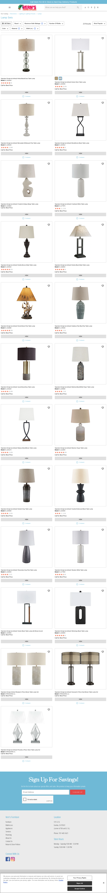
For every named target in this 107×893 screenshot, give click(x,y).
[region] (53, 883)
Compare (28, 96)
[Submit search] (78, 7)
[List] (88, 7)
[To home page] (27, 7)
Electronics (13, 14)
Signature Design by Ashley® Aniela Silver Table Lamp (70, 82)
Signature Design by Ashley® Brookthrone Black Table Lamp (72, 143)
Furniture (8, 821)
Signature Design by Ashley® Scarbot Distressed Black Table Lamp (74, 509)
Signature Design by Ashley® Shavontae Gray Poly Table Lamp (19, 570)
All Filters (7, 23)
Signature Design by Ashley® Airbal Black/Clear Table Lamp (18, 78)
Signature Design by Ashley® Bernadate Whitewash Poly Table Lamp (20, 143)
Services (8, 831)
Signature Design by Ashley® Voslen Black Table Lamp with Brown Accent (22, 631)
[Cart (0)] (98, 7)
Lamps (40, 14)
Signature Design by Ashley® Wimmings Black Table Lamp (71, 631)
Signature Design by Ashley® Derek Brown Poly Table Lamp (18, 326)
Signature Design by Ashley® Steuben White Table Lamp (71, 570)
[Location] (91, 7)
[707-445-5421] (94, 7)
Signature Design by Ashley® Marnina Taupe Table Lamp (71, 448)
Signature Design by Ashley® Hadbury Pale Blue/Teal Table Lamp (73, 326)
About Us (8, 838)
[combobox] (17, 23)
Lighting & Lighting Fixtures (27, 14)
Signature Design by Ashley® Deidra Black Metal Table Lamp (72, 265)
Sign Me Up (77, 792)
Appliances (9, 828)
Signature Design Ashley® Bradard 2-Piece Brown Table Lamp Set (20, 692)
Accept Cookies (80, 888)
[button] (9, 7)
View (26, 92)
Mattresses (9, 825)
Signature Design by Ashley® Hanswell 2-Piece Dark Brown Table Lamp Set (76, 692)
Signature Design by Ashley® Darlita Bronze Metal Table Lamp (18, 265)
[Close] (103, 883)
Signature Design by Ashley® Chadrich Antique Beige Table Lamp (19, 204)
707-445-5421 (63, 833)
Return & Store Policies (13, 844)
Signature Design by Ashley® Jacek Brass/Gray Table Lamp (18, 387)
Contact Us (9, 841)
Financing (8, 834)
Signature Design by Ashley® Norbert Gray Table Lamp (16, 509)
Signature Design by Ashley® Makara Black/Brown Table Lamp (18, 448)
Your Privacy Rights (79, 878)
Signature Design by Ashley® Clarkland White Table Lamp (71, 204)
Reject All (80, 883)
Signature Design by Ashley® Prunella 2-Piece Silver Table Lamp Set (20, 750)
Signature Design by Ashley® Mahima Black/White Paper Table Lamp (74, 387)
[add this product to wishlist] (48, 38)
